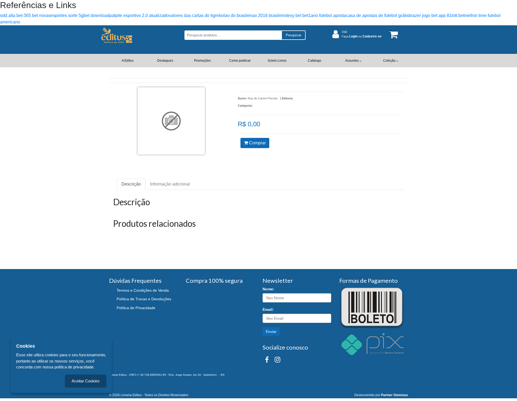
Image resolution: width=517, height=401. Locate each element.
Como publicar (240, 60)
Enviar (271, 331)
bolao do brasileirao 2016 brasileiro (253, 15)
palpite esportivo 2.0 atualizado (139, 15)
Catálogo (314, 60)
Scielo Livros (277, 60)
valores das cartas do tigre (194, 15)
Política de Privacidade (136, 308)
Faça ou (362, 36)
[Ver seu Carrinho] (392, 34)
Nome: (268, 289)
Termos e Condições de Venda (143, 290)
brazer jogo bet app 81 (430, 15)
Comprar (257, 143)
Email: (268, 309)
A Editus (128, 60)
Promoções (202, 60)
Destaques (165, 60)
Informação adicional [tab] (170, 184)
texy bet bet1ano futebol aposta (316, 15)
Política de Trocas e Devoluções (144, 299)
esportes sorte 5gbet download (80, 15)
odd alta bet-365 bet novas (25, 15)
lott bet (458, 15)
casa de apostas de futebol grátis (377, 15)
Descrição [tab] (131, 184)
